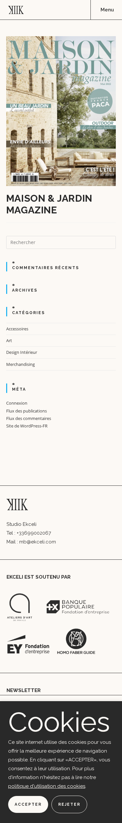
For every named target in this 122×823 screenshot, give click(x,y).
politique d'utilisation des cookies (46, 786)
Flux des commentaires (28, 418)
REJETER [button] (69, 804)
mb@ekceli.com (37, 542)
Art (9, 340)
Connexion (16, 403)
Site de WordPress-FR (26, 426)
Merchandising (20, 364)
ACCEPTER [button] (28, 804)
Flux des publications (26, 411)
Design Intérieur (21, 352)
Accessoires (17, 329)
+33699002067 (34, 533)
